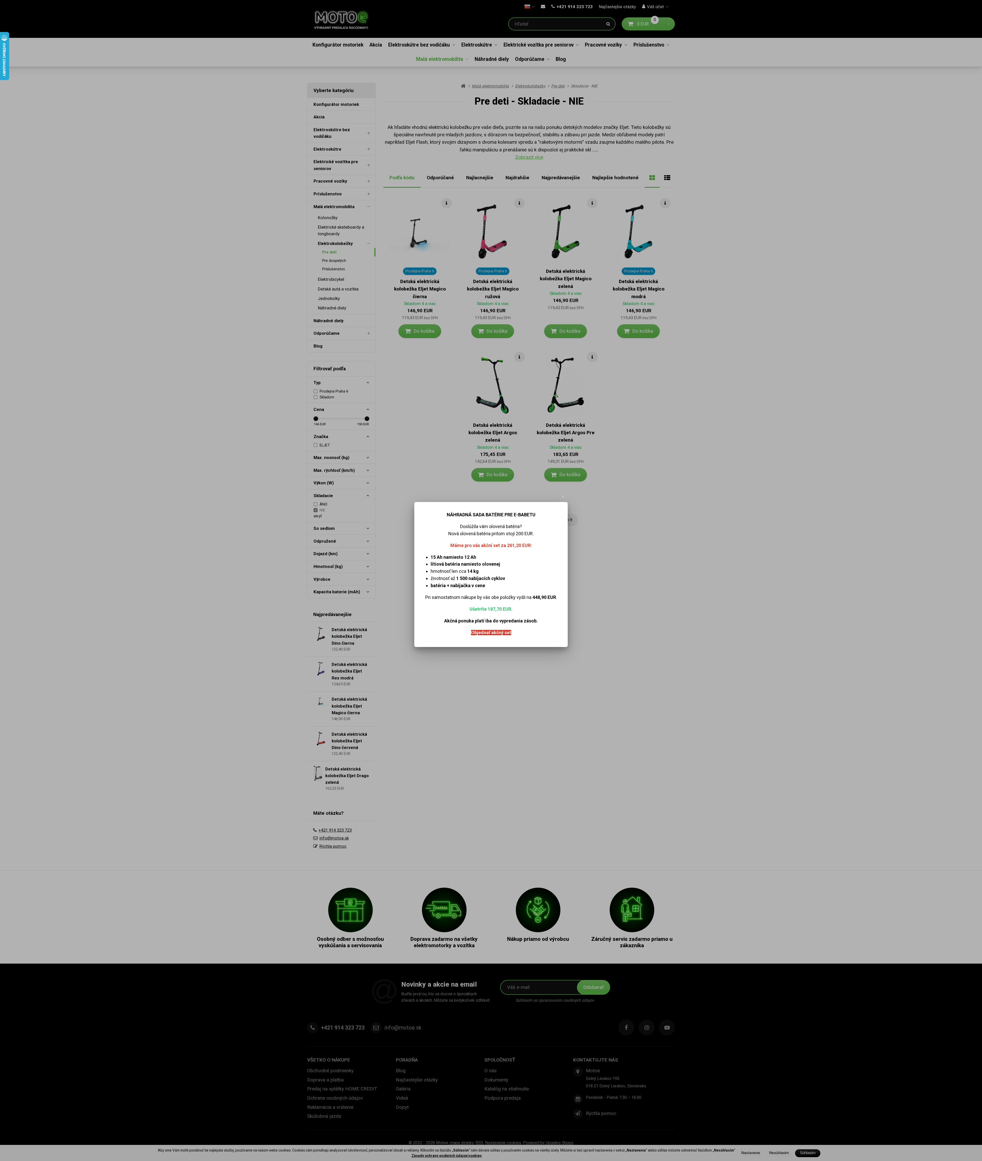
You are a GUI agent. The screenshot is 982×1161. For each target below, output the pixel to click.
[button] (563, 496)
